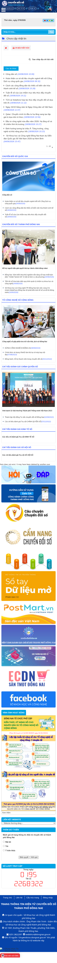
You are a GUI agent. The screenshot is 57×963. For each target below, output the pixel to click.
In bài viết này (22, 48)
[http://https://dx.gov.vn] (28, 586)
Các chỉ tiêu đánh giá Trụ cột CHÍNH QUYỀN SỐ (28, 422)
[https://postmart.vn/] (28, 613)
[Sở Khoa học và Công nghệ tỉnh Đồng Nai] (28, 699)
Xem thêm (6, 813)
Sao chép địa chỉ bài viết (42, 59)
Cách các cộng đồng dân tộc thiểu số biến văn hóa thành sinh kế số (29, 209)
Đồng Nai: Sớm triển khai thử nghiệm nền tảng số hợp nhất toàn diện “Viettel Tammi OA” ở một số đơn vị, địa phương (29, 276)
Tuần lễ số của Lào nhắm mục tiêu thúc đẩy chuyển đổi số (25, 216)
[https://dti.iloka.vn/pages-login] (28, 635)
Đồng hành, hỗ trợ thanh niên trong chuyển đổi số (28, 359)
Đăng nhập (48, 897)
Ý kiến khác (10, 851)
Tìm (51, 32)
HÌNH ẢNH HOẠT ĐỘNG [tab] (14, 713)
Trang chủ (7, 897)
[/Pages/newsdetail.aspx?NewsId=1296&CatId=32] (28, 493)
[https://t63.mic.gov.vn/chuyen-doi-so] (28, 512)
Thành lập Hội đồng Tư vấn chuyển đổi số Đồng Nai (29, 417)
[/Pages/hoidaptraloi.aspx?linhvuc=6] (28, 475)
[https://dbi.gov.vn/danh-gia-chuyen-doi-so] (28, 561)
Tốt (6, 846)
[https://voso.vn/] (28, 656)
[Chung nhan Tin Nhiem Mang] (10, 950)
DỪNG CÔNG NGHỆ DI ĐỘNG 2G (22, 348)
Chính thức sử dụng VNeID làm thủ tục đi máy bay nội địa (25, 353)
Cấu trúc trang (32, 897)
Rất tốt (8, 842)
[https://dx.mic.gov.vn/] (28, 537)
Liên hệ (19, 897)
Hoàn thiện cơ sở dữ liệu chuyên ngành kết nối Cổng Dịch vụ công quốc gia (28, 202)
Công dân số (20, 74)
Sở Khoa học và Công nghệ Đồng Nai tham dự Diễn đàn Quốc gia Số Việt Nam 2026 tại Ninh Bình (28, 139)
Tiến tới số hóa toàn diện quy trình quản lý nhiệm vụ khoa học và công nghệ (29, 282)
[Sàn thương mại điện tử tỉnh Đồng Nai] (28, 679)
